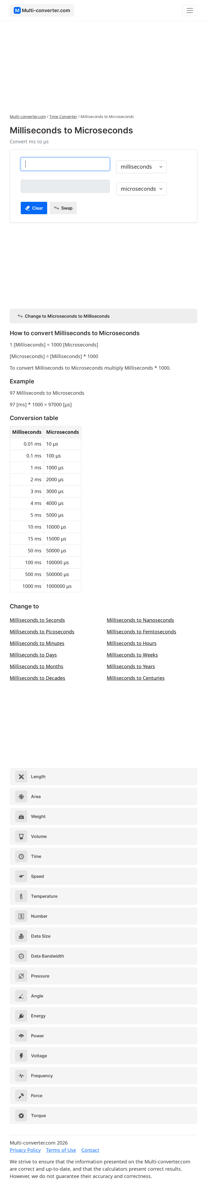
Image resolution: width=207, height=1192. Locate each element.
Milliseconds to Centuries (136, 678)
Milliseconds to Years (131, 666)
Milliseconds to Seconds (37, 620)
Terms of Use (61, 1150)
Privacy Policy (25, 1150)
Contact (90, 1150)
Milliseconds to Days (33, 655)
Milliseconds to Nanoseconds (140, 620)
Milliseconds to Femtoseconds (141, 631)
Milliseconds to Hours (132, 643)
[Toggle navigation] (189, 10)
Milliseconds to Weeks (132, 655)
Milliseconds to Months (36, 666)
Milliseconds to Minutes (37, 643)
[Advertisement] (103, 67)
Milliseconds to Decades (37, 678)
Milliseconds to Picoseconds (42, 631)
